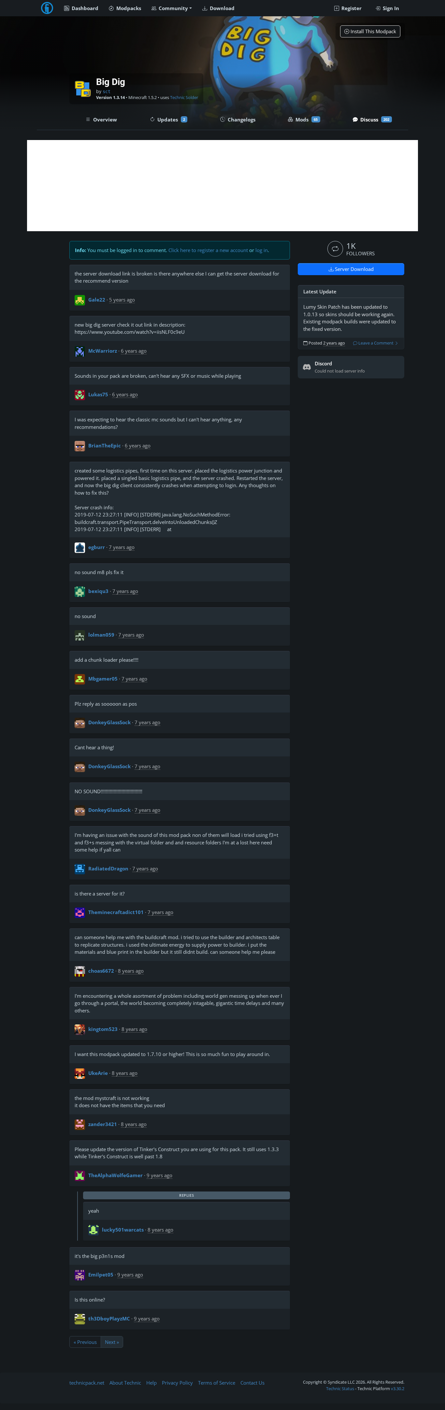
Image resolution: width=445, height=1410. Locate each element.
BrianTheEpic (104, 445)
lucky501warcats (123, 1229)
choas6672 (101, 970)
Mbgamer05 (103, 678)
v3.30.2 (397, 1388)
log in (261, 250)
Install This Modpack (372, 31)
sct (106, 91)
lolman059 (101, 634)
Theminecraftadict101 (116, 912)
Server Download (354, 269)
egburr (96, 547)
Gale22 (96, 299)
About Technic (125, 1382)
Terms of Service (216, 1382)
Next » (112, 1342)
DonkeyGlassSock (109, 722)
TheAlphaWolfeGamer (115, 1175)
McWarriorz (102, 350)
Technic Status (340, 1388)
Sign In (390, 8)
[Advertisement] (222, 185)
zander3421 (102, 1124)
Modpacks (128, 8)
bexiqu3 (98, 591)
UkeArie (98, 1073)
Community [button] (172, 8)
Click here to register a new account (208, 250)
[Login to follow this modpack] (335, 249)
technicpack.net (86, 1382)
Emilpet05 (100, 1274)
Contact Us (252, 1382)
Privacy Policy (177, 1382)
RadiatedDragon (108, 868)
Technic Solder (184, 97)
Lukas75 (98, 394)
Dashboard (84, 8)
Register (351, 8)
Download (221, 8)
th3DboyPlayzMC (109, 1318)
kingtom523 (103, 1029)
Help (151, 1382)
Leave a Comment (376, 343)
